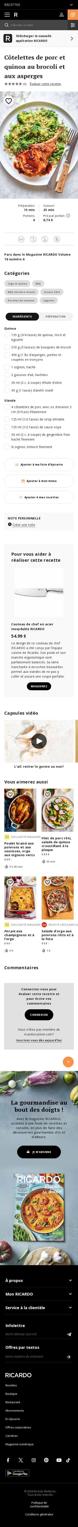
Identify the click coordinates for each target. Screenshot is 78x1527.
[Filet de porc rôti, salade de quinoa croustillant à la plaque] (58, 810)
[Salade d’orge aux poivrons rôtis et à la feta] (58, 898)
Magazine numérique (19, 1444)
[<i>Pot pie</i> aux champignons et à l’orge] (20, 898)
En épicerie (12, 1419)
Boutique (11, 1394)
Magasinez (39, 686)
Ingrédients (22, 316)
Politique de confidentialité (39, 1504)
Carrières (11, 1436)
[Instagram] (34, 1460)
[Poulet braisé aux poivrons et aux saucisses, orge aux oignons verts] (20, 810)
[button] (73, 14)
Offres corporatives (18, 1427)
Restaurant (12, 1402)
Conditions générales (39, 1514)
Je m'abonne (41, 1152)
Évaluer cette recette (45, 84)
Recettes (11, 1385)
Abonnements (14, 1410)
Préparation (56, 316)
